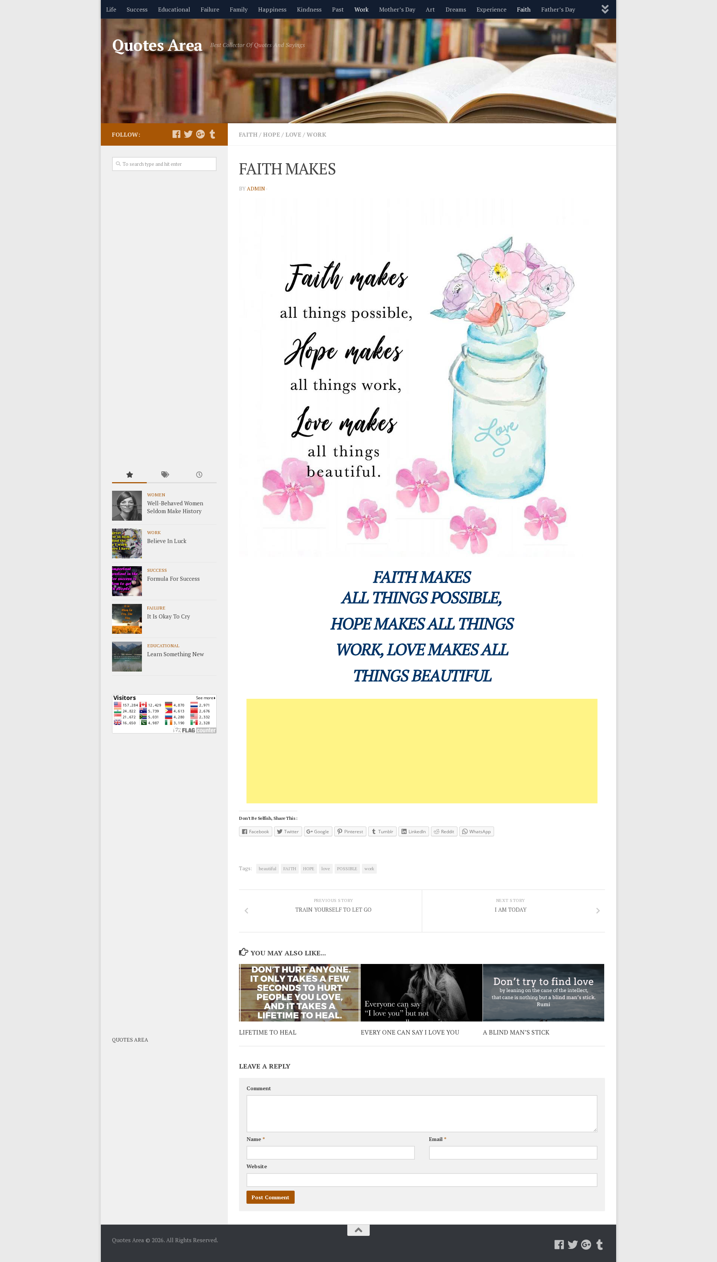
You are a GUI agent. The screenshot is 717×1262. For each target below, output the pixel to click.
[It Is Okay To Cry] (127, 619)
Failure (210, 9)
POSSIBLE (347, 868)
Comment (258, 1088)
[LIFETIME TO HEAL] (299, 992)
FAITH (289, 868)
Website (256, 1166)
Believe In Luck (166, 541)
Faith (524, 9)
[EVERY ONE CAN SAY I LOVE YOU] (421, 992)
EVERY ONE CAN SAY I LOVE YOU (410, 1032)
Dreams (456, 9)
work (369, 868)
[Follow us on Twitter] (188, 134)
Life (111, 9)
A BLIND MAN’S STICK (516, 1032)
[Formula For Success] (127, 581)
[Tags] (164, 475)
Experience (491, 9)
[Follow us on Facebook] (176, 134)
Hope (271, 134)
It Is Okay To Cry (168, 616)
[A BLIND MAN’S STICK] (543, 992)
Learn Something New (175, 654)
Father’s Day (558, 9)
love (326, 868)
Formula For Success (173, 578)
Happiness (272, 9)
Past (338, 9)
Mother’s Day (397, 9)
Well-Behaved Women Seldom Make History (175, 507)
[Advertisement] (422, 751)
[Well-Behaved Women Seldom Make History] (127, 506)
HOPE (308, 868)
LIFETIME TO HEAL (268, 1032)
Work (361, 9)
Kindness (309, 9)
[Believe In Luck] (127, 543)
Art (430, 9)
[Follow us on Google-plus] (200, 134)
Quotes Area (157, 44)
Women (156, 494)
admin (256, 188)
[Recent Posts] (199, 475)
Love (293, 134)
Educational (174, 9)
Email (437, 1138)
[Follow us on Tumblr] (212, 134)
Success (137, 9)
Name (255, 1138)
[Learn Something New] (127, 657)
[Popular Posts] (129, 475)
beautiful (267, 868)
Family (239, 9)
